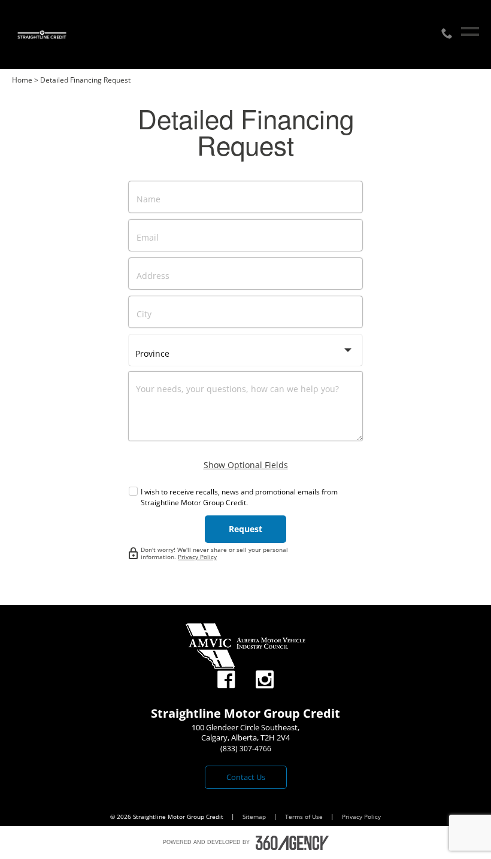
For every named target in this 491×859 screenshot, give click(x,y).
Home (22, 80)
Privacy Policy (197, 557)
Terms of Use (305, 816)
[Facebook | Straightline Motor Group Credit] (226, 679)
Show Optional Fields (246, 465)
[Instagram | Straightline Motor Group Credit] (265, 679)
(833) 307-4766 (245, 748)
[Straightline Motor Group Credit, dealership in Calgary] (42, 34)
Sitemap (255, 816)
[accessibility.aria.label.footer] (292, 843)
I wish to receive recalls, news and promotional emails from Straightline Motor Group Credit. (239, 497)
